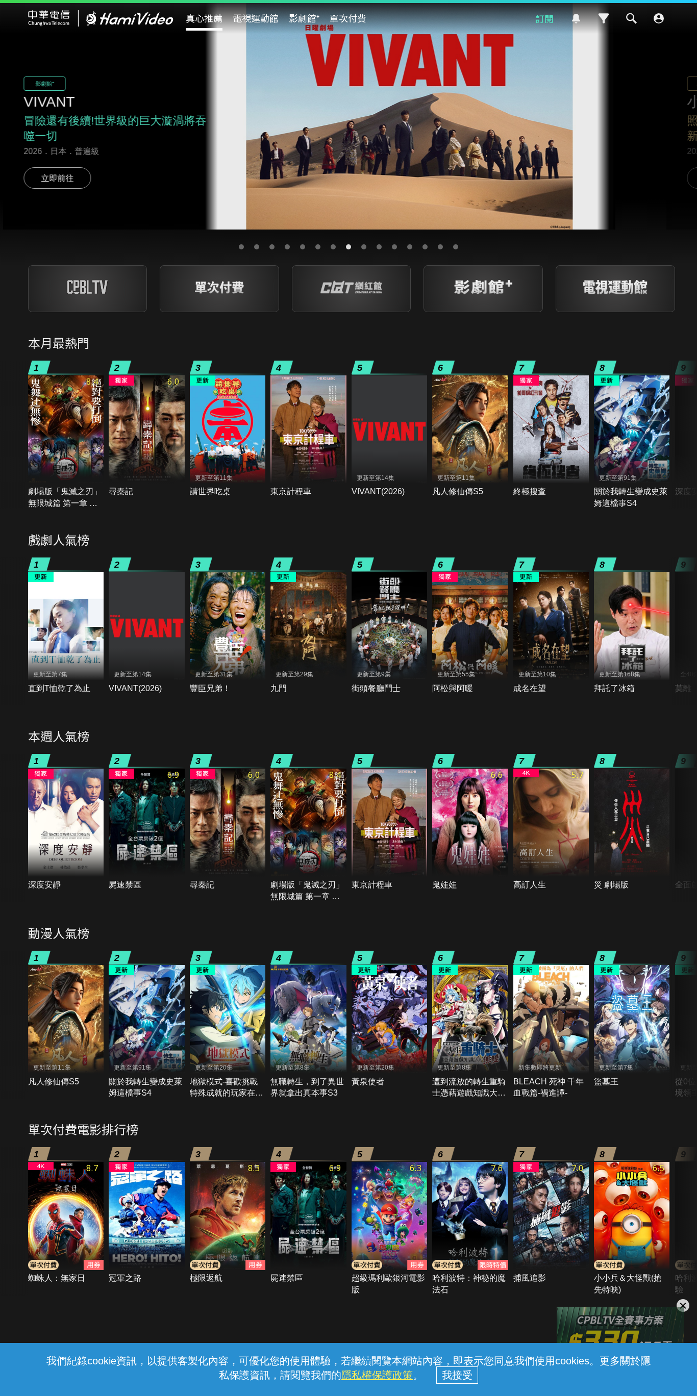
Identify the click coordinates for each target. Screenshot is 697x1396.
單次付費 (348, 17)
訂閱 (544, 18)
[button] (241, 246)
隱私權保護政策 (377, 1375)
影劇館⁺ (304, 17)
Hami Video (100, 18)
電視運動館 (256, 17)
